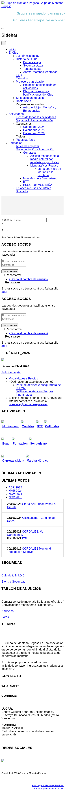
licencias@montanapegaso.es (28, 404)
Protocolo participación (30, 81)
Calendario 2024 (34, 126)
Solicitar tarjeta (11, 372)
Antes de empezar (27, 146)
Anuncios (7, 610)
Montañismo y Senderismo (40, 178)
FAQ (19, 75)
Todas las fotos (25, 139)
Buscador (22, 191)
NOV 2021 (15, 493)
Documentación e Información (35, 149)
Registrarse (12, 282)
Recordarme (13, 275)
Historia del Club (26, 59)
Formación (15, 142)
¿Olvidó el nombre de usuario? (28, 279)
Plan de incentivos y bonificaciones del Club (38, 93)
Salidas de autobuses (30, 97)
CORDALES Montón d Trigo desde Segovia (29, 550)
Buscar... (6, 219)
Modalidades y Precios (23, 378)
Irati (24, 538)
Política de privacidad (53, 785)
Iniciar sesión (10, 271)
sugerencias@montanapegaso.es (23, 702)
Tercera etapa (32, 68)
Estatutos (22, 78)
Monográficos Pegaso (44, 165)
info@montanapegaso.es (17, 699)
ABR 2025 (15, 487)
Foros (5, 617)
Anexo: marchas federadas (40, 71)
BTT (26, 181)
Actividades (16, 113)
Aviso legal (37, 785)
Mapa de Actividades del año (34, 120)
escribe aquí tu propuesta (31, 668)
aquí (4, 291)
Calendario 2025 (34, 130)
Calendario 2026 (34, 133)
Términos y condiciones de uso (48, 788)
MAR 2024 (15, 490)
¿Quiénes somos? (27, 55)
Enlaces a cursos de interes (33, 188)
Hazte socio (23, 101)
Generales (29, 152)
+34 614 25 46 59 (12, 689)
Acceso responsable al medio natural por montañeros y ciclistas (45, 159)
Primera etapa (32, 62)
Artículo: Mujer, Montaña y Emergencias (39, 109)
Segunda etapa (33, 65)
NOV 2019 (15, 497)
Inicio (12, 49)
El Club (13, 52)
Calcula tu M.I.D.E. (13, 575)
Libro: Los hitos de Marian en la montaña (49, 172)
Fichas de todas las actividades (36, 117)
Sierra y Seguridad (13, 581)
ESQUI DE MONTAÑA (37, 184)
